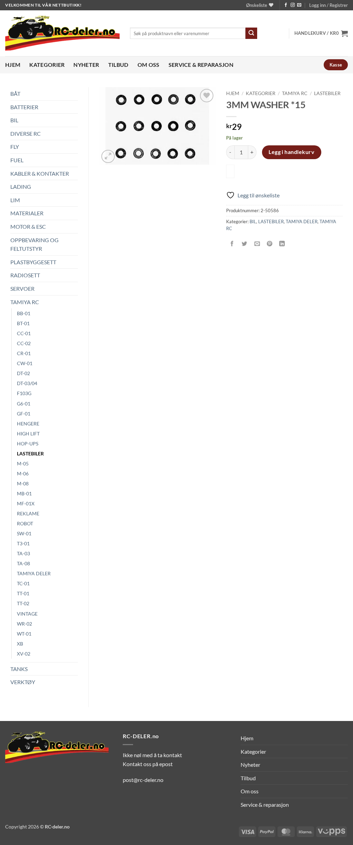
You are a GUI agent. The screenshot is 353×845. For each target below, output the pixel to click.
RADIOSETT (25, 275)
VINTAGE (27, 614)
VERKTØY (22, 682)
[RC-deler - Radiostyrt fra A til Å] (62, 33)
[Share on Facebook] (232, 243)
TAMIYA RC (24, 302)
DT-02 (23, 373)
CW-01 (24, 363)
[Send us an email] (299, 5)
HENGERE (28, 423)
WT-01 (24, 634)
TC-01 (23, 583)
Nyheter (86, 64)
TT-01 (23, 593)
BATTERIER (24, 107)
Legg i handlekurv (291, 152)
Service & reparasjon (201, 64)
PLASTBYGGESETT (33, 262)
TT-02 (23, 603)
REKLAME (28, 513)
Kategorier (46, 64)
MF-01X (25, 503)
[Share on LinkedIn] (282, 243)
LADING (20, 186)
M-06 (23, 473)
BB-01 (23, 313)
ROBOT (25, 523)
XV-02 (23, 654)
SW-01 (24, 533)
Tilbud (118, 64)
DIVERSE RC (25, 133)
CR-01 (24, 353)
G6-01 (23, 403)
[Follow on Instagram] (293, 5)
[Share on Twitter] (244, 243)
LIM (15, 200)
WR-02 (24, 624)
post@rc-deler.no (143, 779)
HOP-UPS (27, 443)
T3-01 (23, 543)
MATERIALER (26, 213)
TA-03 (23, 553)
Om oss (149, 64)
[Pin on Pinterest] (269, 243)
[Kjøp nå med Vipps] (230, 171)
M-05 (23, 463)
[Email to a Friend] (257, 243)
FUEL (16, 160)
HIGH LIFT (28, 433)
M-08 (23, 483)
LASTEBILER (30, 453)
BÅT (15, 93)
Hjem (12, 64)
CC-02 (24, 343)
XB (20, 644)
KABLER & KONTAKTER (39, 173)
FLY (14, 146)
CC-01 (24, 333)
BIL (14, 120)
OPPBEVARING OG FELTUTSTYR (34, 244)
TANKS (19, 669)
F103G (24, 393)
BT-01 (23, 323)
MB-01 (24, 493)
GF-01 (23, 413)
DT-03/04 (27, 383)
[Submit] (251, 33)
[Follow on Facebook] (286, 5)
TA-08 (23, 563)
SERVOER (22, 288)
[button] (328, 5)
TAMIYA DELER (34, 573)
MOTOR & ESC (28, 226)
